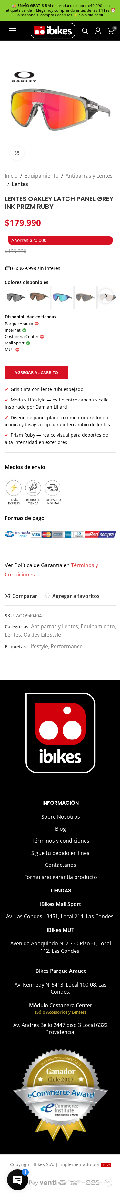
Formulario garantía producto (60, 877)
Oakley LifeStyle (42, 634)
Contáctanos (60, 864)
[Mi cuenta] (98, 30)
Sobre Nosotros (60, 816)
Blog (60, 828)
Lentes (20, 184)
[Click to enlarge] (17, 153)
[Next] (106, 296)
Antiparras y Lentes (89, 175)
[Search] (85, 30)
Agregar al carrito (36, 372)
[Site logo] (53, 30)
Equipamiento (42, 175)
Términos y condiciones (60, 840)
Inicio (11, 175)
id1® (106, 1165)
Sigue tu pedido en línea (60, 852)
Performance (67, 646)
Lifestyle (38, 646)
